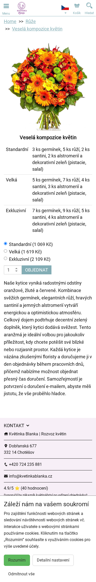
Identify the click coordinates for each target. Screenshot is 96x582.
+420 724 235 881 (25, 464)
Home (10, 21)
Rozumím (17, 560)
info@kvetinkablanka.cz (30, 476)
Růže (31, 21)
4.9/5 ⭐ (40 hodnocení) (26, 488)
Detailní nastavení (53, 560)
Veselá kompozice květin (37, 28)
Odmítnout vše (21, 574)
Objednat (36, 270)
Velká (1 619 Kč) (25, 251)
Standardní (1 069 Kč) (31, 244)
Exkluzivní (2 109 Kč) (29, 259)
